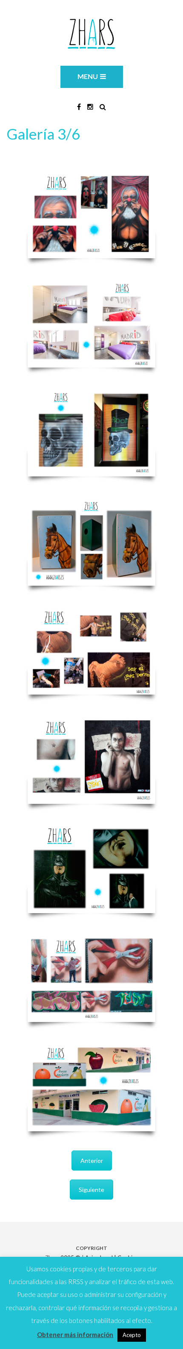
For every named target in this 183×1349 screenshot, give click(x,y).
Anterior (91, 1160)
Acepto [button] (132, 1334)
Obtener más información (75, 1334)
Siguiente (91, 1189)
